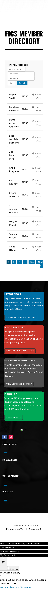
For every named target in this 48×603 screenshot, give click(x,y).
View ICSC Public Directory (20, 350)
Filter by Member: (18, 65)
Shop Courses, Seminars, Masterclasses (20, 543)
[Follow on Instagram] (11, 437)
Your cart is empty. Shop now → (17, 587)
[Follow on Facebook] (4, 437)
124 (32, 262)
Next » (40, 264)
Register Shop (13, 417)
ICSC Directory (7, 547)
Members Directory (9, 551)
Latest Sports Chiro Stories (20, 317)
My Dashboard (7, 555)
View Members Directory (19, 384)
